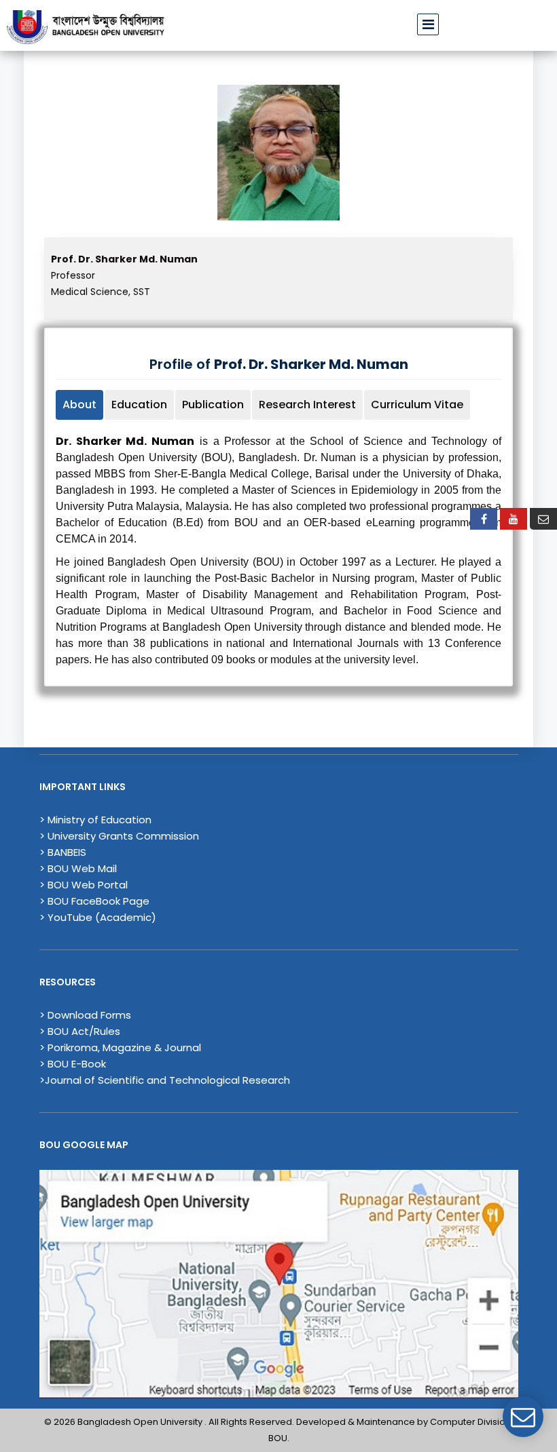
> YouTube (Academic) (97, 917)
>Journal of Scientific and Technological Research (164, 1080)
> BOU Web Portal (83, 885)
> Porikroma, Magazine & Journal (120, 1047)
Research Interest (307, 404)
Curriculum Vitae (417, 404)
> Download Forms (85, 1015)
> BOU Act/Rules (79, 1031)
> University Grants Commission (119, 836)
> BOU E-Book (72, 1064)
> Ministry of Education (95, 819)
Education (139, 404)
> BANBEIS (62, 852)
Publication (213, 404)
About (79, 404)
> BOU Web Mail (78, 868)
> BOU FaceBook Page (94, 901)
